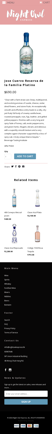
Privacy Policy (9, 328)
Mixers (7, 292)
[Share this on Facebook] (15, 166)
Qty (6, 151)
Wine (6, 275)
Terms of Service (11, 332)
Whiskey (7, 284)
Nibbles (7, 296)
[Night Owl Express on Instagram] (10, 370)
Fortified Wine (10, 288)
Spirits (6, 279)
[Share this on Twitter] (12, 166)
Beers (6, 300)
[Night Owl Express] (26, 15)
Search (7, 320)
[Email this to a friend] (22, 166)
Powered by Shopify (26, 421)
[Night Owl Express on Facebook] (5, 370)
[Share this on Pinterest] (19, 166)
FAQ (6, 324)
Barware (7, 305)
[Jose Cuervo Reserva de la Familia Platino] (26, 53)
